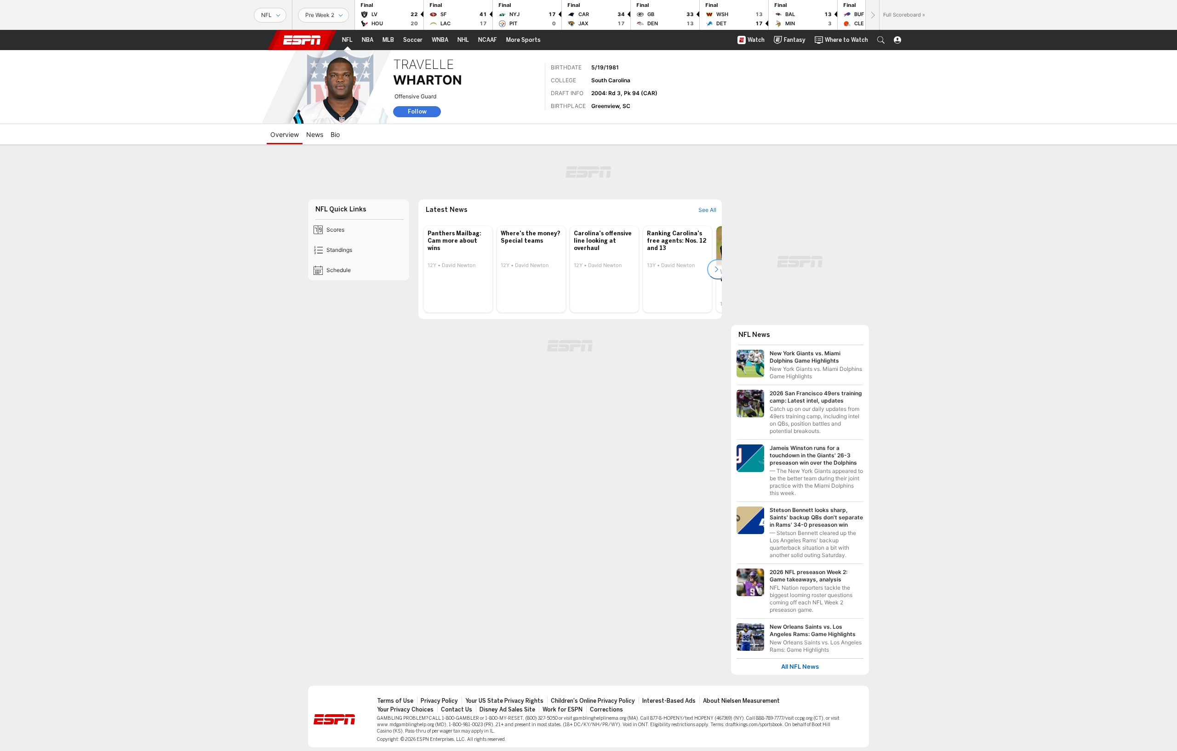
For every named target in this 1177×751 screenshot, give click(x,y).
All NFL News (800, 666)
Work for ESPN (563, 709)
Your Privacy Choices (405, 709)
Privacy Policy (439, 701)
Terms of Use (395, 701)
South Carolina (610, 80)
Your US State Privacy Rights (504, 701)
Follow (417, 111)
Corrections (606, 709)
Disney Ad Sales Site (507, 709)
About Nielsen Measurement (741, 701)
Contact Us (456, 709)
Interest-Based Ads (669, 701)
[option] (458, 269)
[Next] (872, 15)
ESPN (302, 40)
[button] (881, 40)
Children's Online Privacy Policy (593, 701)
